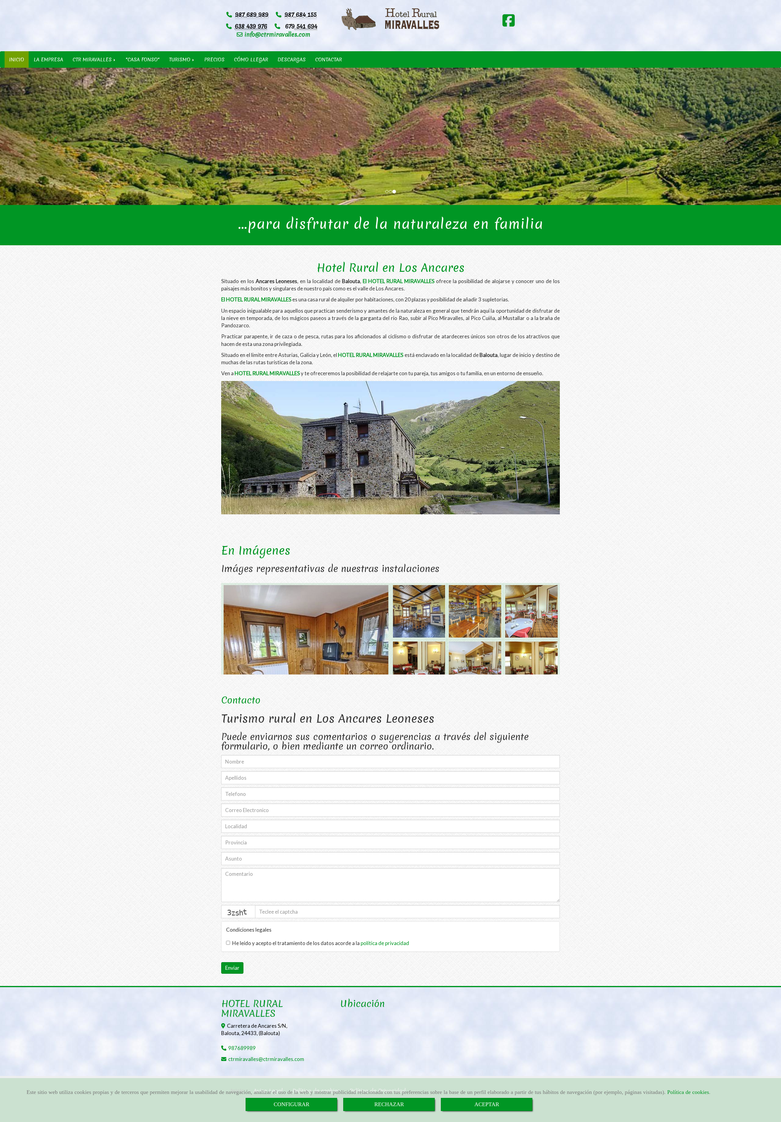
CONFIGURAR (291, 1104)
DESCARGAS (292, 59)
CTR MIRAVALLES (93, 59)
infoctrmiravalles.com (276, 34)
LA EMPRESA (48, 59)
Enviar (232, 968)
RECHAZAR (389, 1104)
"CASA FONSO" (143, 59)
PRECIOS (214, 59)
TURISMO (180, 59)
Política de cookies (688, 1092)
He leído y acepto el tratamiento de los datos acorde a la (320, 943)
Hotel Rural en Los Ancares (391, 267)
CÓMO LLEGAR (251, 59)
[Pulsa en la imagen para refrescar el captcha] (238, 911)
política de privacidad (385, 943)
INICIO (16, 59)
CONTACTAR (328, 59)
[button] (58, 136)
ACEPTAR (486, 1104)
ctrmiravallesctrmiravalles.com (266, 1059)
